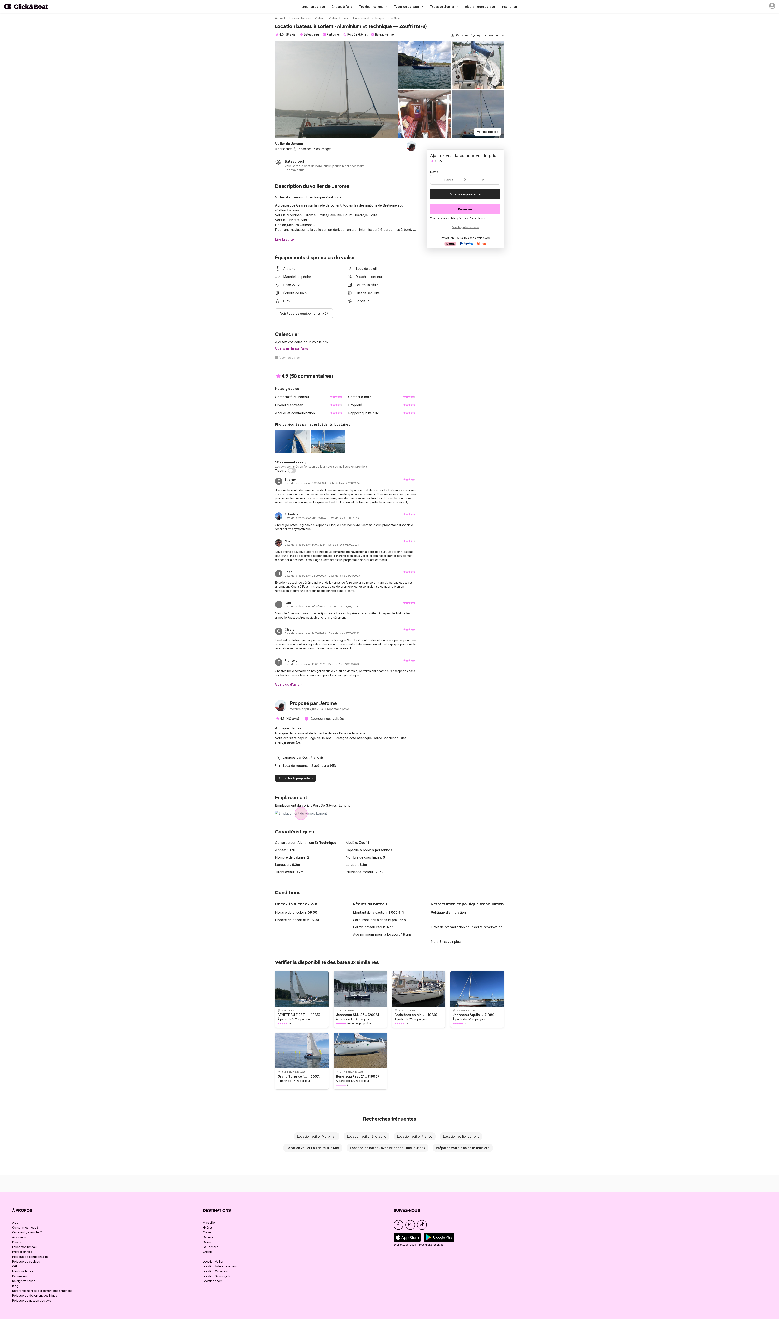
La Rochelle (210, 1247)
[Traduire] (292, 470)
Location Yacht (212, 1281)
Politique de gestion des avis (31, 1300)
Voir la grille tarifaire (291, 348)
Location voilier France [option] (414, 1136)
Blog (15, 1286)
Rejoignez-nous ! (23, 1281)
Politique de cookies (26, 1261)
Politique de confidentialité (30, 1256)
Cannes (208, 1237)
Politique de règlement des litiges (34, 1295)
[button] (459, 35)
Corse (207, 1232)
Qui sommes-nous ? (25, 1227)
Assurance (19, 1237)
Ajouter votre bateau (480, 6)
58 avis (290, 34)
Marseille (209, 1222)
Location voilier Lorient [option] (461, 1136)
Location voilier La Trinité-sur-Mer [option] (312, 1148)
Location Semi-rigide (216, 1276)
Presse (17, 1242)
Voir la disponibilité (465, 194)
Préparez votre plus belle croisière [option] (463, 1148)
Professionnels (22, 1251)
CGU (15, 1266)
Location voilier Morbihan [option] (316, 1136)
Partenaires (19, 1276)
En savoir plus (450, 942)
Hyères (208, 1227)
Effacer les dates (287, 357)
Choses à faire (342, 6)
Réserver (465, 209)
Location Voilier (213, 1261)
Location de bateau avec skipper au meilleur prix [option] (387, 1148)
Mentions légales (23, 1271)
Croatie (208, 1251)
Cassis (207, 1242)
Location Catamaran (216, 1271)
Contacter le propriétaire (296, 778)
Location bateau (313, 6)
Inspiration (509, 6)
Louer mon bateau (24, 1247)
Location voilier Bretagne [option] (366, 1136)
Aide (15, 1222)
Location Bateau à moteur (220, 1266)
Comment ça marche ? (27, 1232)
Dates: (434, 172)
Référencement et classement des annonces (42, 1290)
